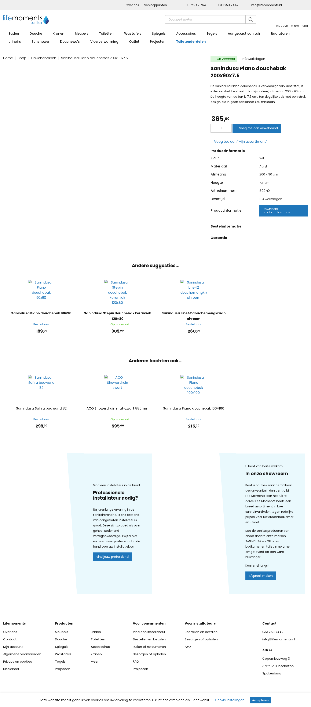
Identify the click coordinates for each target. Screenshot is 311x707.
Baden (13, 33)
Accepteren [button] (260, 700)
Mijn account (13, 646)
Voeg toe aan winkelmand (258, 128)
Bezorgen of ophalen (149, 654)
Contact (10, 639)
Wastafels (132, 33)
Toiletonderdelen (191, 41)
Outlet (134, 41)
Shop (22, 58)
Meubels (81, 33)
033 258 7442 (228, 5)
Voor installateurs (200, 623)
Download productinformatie (276, 210)
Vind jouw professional (112, 557)
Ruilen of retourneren (149, 646)
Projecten (157, 41)
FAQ (136, 661)
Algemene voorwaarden (22, 654)
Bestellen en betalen (149, 639)
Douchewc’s (70, 41)
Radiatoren (280, 33)
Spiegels (159, 33)
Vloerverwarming (104, 41)
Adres (267, 650)
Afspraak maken (261, 576)
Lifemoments (14, 623)
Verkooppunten (155, 5)
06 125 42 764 (196, 5)
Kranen (58, 33)
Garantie (219, 237)
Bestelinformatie (226, 226)
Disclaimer (11, 669)
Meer (95, 661)
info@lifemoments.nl (266, 5)
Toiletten (106, 33)
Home (8, 58)
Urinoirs (14, 41)
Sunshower (41, 41)
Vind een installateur (149, 632)
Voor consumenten (149, 623)
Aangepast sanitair (244, 33)
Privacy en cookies (17, 661)
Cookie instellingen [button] (229, 700)
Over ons (132, 5)
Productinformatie (228, 150)
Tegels (211, 33)
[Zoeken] (250, 19)
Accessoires (186, 33)
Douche (36, 33)
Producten (64, 623)
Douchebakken (43, 58)
